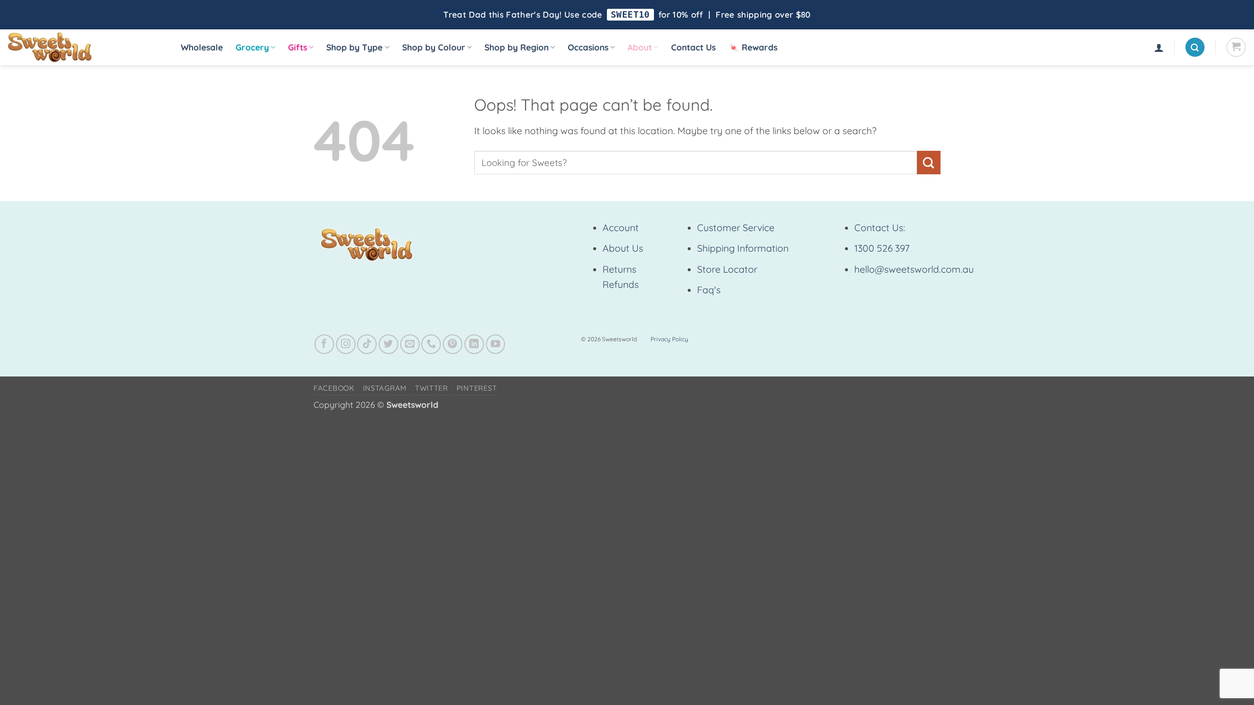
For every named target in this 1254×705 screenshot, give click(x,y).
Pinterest (477, 388)
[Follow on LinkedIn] (474, 344)
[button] (1159, 47)
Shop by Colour (433, 47)
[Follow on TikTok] (367, 344)
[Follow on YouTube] (496, 344)
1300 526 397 (882, 248)
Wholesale (202, 47)
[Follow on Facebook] (324, 344)
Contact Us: (879, 228)
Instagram (385, 388)
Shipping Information (743, 248)
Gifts (297, 47)
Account (621, 228)
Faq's (709, 290)
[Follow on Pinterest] (452, 344)
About (639, 47)
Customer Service (735, 228)
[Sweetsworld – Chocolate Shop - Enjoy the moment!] (83, 47)
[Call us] (431, 344)
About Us (623, 248)
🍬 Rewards (752, 47)
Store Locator (727, 269)
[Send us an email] (410, 344)
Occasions (588, 47)
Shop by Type (354, 47)
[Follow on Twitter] (388, 344)
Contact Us (693, 47)
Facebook (334, 388)
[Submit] (928, 162)
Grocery (252, 47)
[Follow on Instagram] (346, 344)
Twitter (431, 388)
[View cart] (1236, 47)
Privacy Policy (669, 339)
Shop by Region (516, 47)
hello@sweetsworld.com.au (914, 269)
